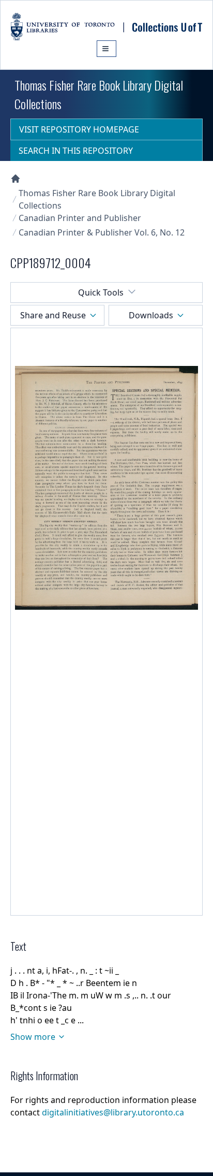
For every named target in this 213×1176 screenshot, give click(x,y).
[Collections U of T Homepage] (15, 178)
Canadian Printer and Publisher (80, 218)
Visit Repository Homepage (79, 129)
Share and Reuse (53, 315)
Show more (32, 1036)
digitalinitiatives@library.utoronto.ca (113, 1112)
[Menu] (106, 48)
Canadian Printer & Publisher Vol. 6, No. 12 (102, 232)
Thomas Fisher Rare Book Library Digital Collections (97, 199)
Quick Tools (101, 292)
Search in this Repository (76, 150)
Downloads (151, 315)
